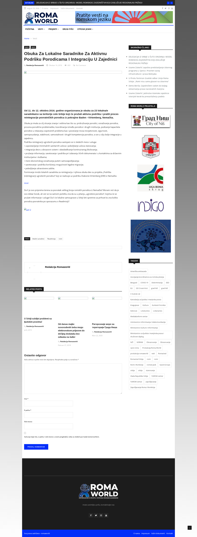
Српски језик (84, 29)
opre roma (134, 348)
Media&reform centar (139, 316)
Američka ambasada (138, 271)
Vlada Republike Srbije (139, 376)
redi (153, 353)
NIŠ (131, 342)
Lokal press (145, 311)
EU (131, 288)
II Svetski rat (135, 294)
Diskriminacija (157, 282)
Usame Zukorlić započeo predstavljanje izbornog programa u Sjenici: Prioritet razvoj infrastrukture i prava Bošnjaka (150, 70)
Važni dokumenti (67, 8)
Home (26, 38)
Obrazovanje (151, 342)
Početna (29, 29)
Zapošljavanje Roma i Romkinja (142, 387)
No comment (81, 65)
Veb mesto (28, 421)
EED (167, 282)
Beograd (133, 282)
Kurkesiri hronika (159, 305)
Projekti (53, 29)
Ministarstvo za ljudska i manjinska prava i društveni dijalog (147, 335)
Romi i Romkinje (136, 365)
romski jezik (151, 365)
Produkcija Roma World (151, 348)
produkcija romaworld (139, 353)
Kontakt (79, 8)
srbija (132, 370)
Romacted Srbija (136, 359)
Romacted (162, 353)
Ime (26, 399)
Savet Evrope (165, 365)
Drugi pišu (68, 29)
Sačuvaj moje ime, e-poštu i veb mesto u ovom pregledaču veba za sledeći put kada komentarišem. (61, 437)
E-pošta (27, 410)
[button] (168, 3)
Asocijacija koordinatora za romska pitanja (147, 277)
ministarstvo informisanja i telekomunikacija (148, 322)
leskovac (133, 311)
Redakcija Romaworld (35, 65)
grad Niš (154, 288)
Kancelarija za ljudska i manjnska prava (145, 299)
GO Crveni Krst (142, 288)
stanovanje (150, 370)
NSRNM (140, 342)
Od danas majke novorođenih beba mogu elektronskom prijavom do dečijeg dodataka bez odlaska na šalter (71, 330)
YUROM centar (157, 376)
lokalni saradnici (38, 239)
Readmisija (51, 239)
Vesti (41, 29)
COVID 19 (144, 282)
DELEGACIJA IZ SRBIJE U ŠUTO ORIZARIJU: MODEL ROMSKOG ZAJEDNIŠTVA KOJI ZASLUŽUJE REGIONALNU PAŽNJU (89, 3)
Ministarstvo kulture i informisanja (144, 327)
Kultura (145, 305)
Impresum (54, 8)
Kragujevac (134, 305)
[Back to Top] (190, 528)
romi (60, 239)
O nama (45, 8)
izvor (26, 183)
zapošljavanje (151, 381)
